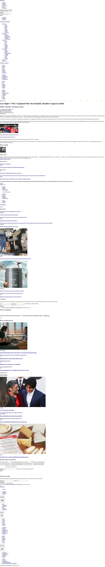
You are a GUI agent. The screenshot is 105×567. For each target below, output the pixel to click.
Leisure (3, 2)
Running (6, 38)
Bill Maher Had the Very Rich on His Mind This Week (11, 358)
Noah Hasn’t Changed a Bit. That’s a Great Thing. (8, 220)
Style (6, 24)
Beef (37, 116)
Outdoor (6, 54)
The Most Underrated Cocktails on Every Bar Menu (9, 226)
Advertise (4, 555)
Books (6, 44)
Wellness (4, 3)
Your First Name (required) (16, 463)
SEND (1, 470)
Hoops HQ (4, 8)
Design (6, 46)
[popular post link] (10, 211)
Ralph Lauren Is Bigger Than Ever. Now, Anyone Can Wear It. (10, 296)
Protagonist (4, 509)
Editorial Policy (5, 553)
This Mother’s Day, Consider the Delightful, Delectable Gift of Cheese (14, 457)
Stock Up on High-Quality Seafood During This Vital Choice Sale (13, 421)
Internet (6, 45)
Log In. (8, 191)
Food (6, 27)
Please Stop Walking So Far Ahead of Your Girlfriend (11, 416)
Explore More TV (3, 372)
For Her (6, 55)
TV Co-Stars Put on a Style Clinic (7, 410)
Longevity (7, 35)
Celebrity (2, 407)
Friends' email (2, 468)
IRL (3, 507)
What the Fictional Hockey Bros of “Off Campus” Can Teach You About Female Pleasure (18, 352)
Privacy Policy (19, 307)
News (1, 218)
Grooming (7, 32)
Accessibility (4, 561)
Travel (6, 28)
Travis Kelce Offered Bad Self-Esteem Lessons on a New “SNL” (11, 173)
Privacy (3, 559)
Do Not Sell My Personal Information (9, 563)
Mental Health (7, 36)
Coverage (4, 506)
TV (5, 43)
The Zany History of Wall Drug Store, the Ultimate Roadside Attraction (12, 167)
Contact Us (4, 554)
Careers (3, 560)
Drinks (6, 26)
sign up (69, 181)
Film (6, 42)
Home (6, 52)
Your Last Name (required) (16, 464)
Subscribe (6, 10)
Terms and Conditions (10, 307)
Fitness (6, 34)
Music (6, 41)
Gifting (6, 58)
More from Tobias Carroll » (5, 159)
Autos (6, 31)
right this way (46, 315)
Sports (6, 47)
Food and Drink (8, 53)
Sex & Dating (7, 39)
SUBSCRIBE (5, 189)
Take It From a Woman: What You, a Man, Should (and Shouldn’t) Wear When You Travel (15, 258)
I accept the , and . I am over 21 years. (15, 307)
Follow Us (2, 10)
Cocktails (2, 224)
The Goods (4, 5)
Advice (3, 534)
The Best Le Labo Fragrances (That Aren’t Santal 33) (9, 214)
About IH (4, 552)
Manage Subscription (6, 562)
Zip (12, 304)
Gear (6, 29)
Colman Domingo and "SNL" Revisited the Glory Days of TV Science (14, 370)
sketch (33, 119)
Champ (3, 508)
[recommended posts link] (13, 349)
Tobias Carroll (4, 109)
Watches (6, 30)
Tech (6, 56)
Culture (3, 4)
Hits (3, 504)
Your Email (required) (15, 462)
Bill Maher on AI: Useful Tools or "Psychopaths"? (10, 364)
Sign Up (1, 306)
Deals (3, 6)
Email (12, 303)
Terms (3, 557)
